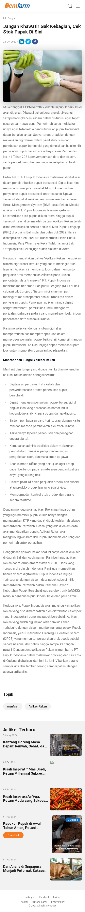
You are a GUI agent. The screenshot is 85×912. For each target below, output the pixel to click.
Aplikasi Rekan (38, 706)
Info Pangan (9, 18)
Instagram (30, 897)
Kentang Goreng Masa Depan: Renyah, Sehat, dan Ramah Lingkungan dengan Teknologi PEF (25, 748)
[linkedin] (22, 41)
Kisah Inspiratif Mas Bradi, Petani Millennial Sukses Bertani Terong (24, 773)
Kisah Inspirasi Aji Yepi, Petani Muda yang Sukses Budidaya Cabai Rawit (24, 800)
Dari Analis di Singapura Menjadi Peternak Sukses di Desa (24, 870)
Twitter (56, 897)
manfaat (12, 706)
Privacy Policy (57, 902)
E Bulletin (73, 819)
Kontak (24, 902)
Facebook (44, 897)
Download (13, 835)
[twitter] (28, 41)
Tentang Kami (39, 902)
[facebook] (35, 41)
